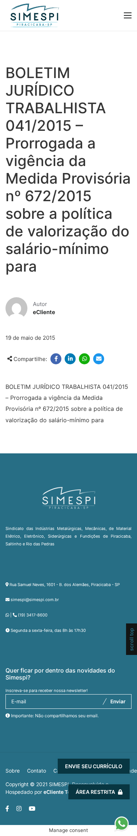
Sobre (12, 771)
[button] (121, 820)
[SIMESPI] (34, 15)
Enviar (118, 701)
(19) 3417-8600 (32, 615)
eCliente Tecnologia (67, 792)
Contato (36, 771)
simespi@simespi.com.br (35, 599)
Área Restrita (95, 792)
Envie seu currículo (93, 766)
